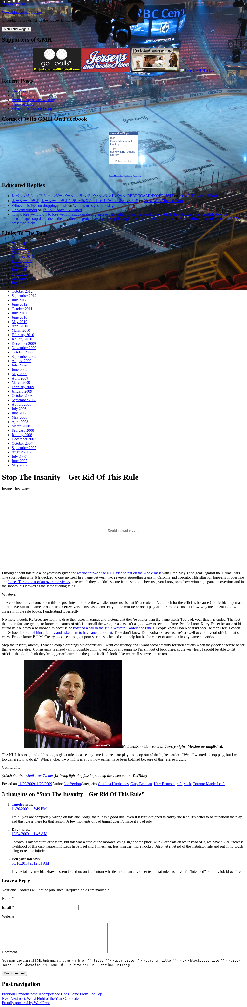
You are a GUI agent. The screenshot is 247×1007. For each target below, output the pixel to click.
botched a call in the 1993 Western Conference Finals (113, 628)
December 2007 (24, 439)
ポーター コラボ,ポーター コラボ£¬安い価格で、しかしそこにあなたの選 (75, 201)
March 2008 (21, 426)
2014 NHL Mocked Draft (198, 196)
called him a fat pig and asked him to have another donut (69, 632)
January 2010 (22, 339)
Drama (17, 95)
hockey (114, 151)
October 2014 (22, 265)
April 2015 (20, 248)
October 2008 (22, 396)
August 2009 (21, 361)
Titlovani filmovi (24, 210)
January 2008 (22, 435)
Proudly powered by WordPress (26, 1003)
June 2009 (19, 369)
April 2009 (20, 378)
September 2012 (24, 296)
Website (8, 916)
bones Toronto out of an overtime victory (39, 582)
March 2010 (21, 330)
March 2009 (21, 382)
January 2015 (22, 261)
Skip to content (13, 4)
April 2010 (20, 326)
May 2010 (19, 322)
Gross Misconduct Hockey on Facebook (125, 176)
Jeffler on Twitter (40, 776)
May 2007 (19, 465)
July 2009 (19, 365)
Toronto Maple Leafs (209, 784)
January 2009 (22, 391)
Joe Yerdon (72, 784)
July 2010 (19, 313)
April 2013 (20, 287)
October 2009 (22, 352)
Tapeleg (18, 804)
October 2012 (22, 291)
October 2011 (22, 309)
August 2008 (21, 404)
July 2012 (19, 300)
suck (187, 784)
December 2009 (24, 343)
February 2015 (23, 256)
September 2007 (24, 448)
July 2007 (19, 456)
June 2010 (19, 317)
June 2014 (19, 270)
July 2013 (19, 283)
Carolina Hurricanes (113, 784)
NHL (122, 151)
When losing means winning (33, 100)
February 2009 (23, 387)
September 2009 (24, 356)
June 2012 (19, 304)
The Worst (19, 91)
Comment (9, 952)
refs (179, 784)
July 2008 (19, 409)
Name (8, 898)
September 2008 (24, 400)
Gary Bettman (141, 784)
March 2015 (21, 252)
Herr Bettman (164, 784)
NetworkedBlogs (119, 133)
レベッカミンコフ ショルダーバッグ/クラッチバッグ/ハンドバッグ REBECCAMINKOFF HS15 (92, 196)
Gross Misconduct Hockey (22, 12)
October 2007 (22, 443)
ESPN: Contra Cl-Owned (62, 210)
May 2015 (19, 243)
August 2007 (21, 452)
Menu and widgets (16, 29)
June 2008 (19, 413)
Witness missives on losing (32, 108)
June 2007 (19, 461)
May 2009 (19, 374)
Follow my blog (123, 161)
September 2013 (24, 278)
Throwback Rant (24, 104)
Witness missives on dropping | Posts (39, 206)
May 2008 (19, 417)
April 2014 (20, 274)
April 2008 (20, 422)
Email (8, 907)
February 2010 (23, 335)
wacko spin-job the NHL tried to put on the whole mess (119, 573)
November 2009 (24, 348)
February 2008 (23, 430)
